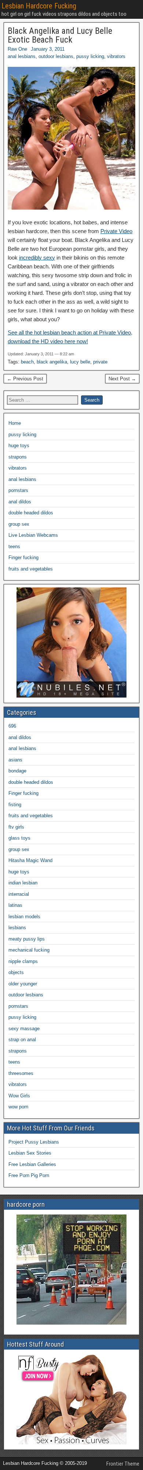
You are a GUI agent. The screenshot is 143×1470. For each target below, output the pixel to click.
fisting (14, 804)
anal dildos (19, 501)
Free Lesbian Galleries (32, 1164)
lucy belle (80, 362)
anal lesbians (22, 56)
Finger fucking (23, 557)
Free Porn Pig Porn (28, 1175)
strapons (17, 457)
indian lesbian (22, 883)
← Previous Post (25, 378)
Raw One (17, 49)
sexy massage (24, 1028)
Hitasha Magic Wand (30, 860)
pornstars (18, 490)
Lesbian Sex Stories (29, 1153)
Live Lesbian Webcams (33, 535)
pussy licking (90, 56)
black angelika (52, 362)
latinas (15, 905)
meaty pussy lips (26, 939)
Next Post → (122, 378)
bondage (17, 771)
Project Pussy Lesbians (33, 1142)
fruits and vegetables (30, 569)
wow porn (18, 1106)
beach (27, 362)
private (100, 362)
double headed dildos (30, 512)
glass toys (19, 838)
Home (14, 423)
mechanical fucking (29, 950)
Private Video (116, 231)
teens (14, 546)
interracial (18, 894)
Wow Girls (19, 1095)
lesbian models (24, 916)
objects (16, 972)
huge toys (18, 445)
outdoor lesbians (55, 56)
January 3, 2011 (48, 49)
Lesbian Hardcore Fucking (38, 5)
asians (15, 760)
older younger (22, 983)
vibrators (116, 56)
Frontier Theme (122, 1463)
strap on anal (22, 1039)
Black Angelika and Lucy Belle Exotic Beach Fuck (60, 35)
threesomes (20, 1073)
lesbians (17, 927)
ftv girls (16, 827)
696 (12, 726)
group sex (18, 524)
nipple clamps (23, 961)
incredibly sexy (37, 257)
